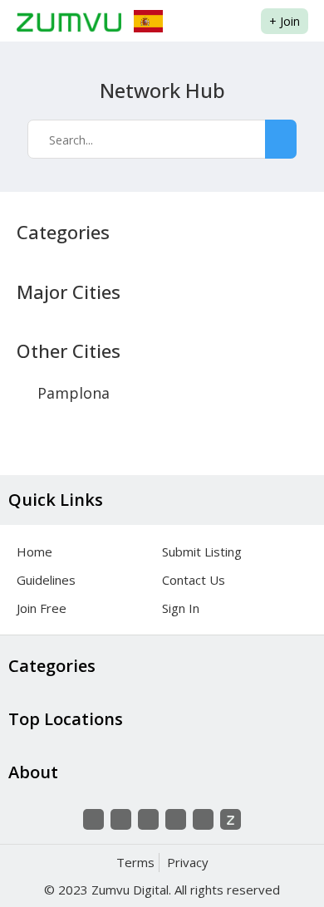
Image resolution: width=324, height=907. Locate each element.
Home (34, 551)
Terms (135, 862)
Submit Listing (202, 551)
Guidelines (46, 579)
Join (284, 21)
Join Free (41, 608)
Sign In (180, 608)
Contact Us (193, 579)
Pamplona (73, 393)
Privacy (188, 862)
